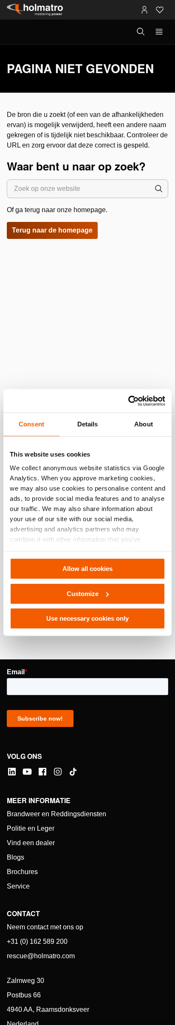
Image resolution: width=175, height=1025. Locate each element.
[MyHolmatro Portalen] (144, 10)
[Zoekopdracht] (159, 189)
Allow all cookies (87, 568)
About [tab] (143, 424)
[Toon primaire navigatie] (159, 32)
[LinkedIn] (12, 771)
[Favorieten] (159, 10)
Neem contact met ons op (45, 927)
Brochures (22, 871)
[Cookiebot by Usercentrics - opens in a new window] (128, 400)
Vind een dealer (31, 842)
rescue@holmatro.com (41, 956)
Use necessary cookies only (87, 618)
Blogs (15, 857)
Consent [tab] (31, 424)
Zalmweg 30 (25, 980)
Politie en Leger (30, 828)
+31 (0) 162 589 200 (37, 941)
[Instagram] (58, 771)
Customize (83, 593)
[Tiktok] (73, 772)
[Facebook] (42, 771)
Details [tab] (87, 424)
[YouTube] (27, 771)
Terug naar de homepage (52, 230)
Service (18, 886)
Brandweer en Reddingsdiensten (56, 814)
